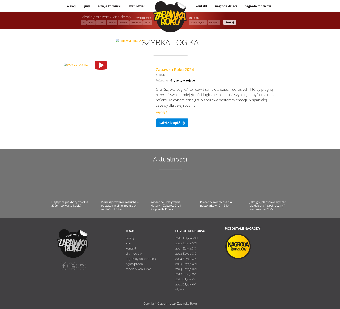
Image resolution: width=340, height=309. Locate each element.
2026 (186, 238)
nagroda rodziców (258, 6)
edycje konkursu (109, 6)
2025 (186, 243)
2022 (185, 274)
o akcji (71, 6)
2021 (185, 279)
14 (147, 22)
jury (87, 6)
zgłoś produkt (136, 264)
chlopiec (214, 22)
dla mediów (134, 253)
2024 (185, 253)
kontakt (201, 6)
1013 (136, 22)
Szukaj (229, 22)
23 (100, 22)
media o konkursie (138, 269)
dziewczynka (198, 22)
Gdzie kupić (170, 122)
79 (123, 22)
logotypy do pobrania (141, 258)
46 (111, 22)
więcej (161, 112)
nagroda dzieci (226, 6)
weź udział (136, 6)
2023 (186, 264)
